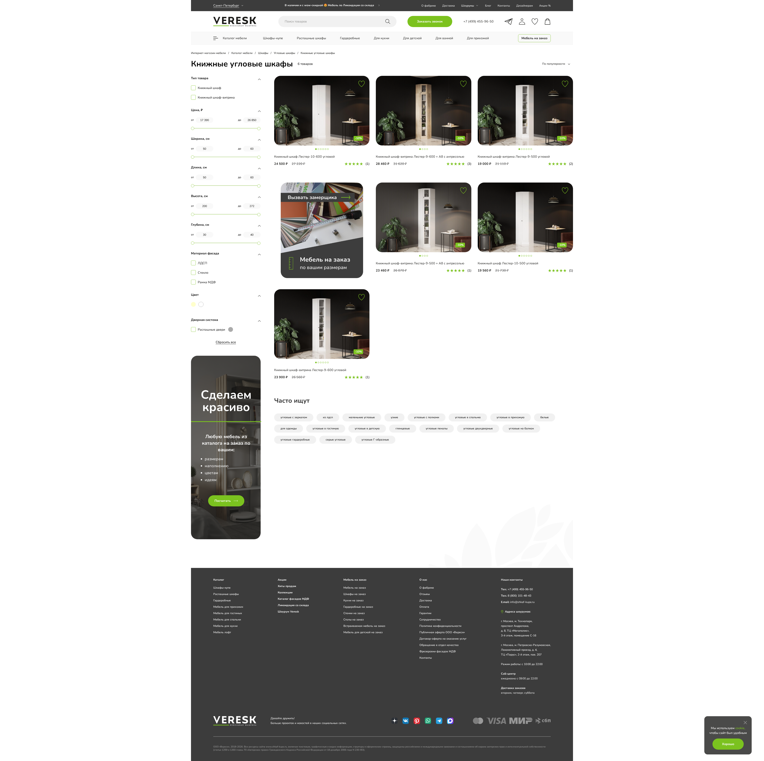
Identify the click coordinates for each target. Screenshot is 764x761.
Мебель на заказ (354, 588)
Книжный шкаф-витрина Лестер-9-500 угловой (514, 156)
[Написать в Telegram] (509, 21)
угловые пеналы (436, 428)
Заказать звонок (430, 21)
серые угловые (336, 440)
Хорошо (728, 744)
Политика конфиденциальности (440, 626)
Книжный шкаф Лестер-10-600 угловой (304, 156)
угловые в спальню (468, 417)
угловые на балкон (521, 428)
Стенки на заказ (354, 613)
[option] (332, 5)
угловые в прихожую (510, 417)
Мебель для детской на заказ (363, 632)
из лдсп (328, 417)
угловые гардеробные (295, 440)
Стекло (203, 273)
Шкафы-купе (222, 588)
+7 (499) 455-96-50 (520, 589)
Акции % (545, 6)
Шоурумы (467, 6)
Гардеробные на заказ (358, 607)
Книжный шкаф (209, 88)
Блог (488, 6)
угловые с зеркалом (294, 417)
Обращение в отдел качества (439, 645)
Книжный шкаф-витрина (216, 97)
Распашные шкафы (226, 594)
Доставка (448, 6)
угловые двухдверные (478, 428)
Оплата (424, 607)
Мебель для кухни (225, 626)
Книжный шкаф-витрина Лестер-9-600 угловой (310, 370)
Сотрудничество (430, 619)
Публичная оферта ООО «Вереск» (442, 632)
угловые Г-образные (375, 440)
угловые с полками (426, 417)
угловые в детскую (367, 428)
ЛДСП (202, 263)
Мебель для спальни (227, 619)
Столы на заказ (353, 619)
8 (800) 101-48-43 (519, 596)
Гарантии (425, 613)
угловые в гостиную (326, 428)
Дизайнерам (524, 6)
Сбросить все (226, 342)
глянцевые (403, 428)
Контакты (504, 6)
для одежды (289, 428)
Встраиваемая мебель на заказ (364, 626)
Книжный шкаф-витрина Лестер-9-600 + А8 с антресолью (420, 156)
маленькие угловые (362, 417)
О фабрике (428, 6)
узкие (394, 417)
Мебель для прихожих (228, 607)
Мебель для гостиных (227, 613)
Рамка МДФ (207, 282)
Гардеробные (222, 600)
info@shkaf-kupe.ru (522, 602)
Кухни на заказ (353, 600)
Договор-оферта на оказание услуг (443, 639)
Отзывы (424, 594)
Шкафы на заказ (354, 594)
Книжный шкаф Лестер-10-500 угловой (508, 263)
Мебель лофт (222, 632)
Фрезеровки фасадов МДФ (437, 651)
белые (544, 417)
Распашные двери (211, 329)
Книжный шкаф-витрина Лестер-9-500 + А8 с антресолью (420, 263)
